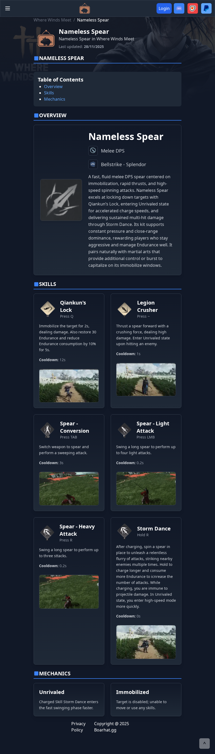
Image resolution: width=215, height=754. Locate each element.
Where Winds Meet (52, 20)
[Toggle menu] (7, 8)
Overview (53, 86)
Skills (49, 93)
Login (164, 8)
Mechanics (54, 99)
